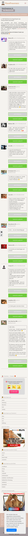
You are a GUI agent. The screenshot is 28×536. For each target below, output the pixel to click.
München (4, 404)
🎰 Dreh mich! (14, 391)
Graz (3, 418)
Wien (3, 416)
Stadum (3, 487)
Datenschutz (11, 534)
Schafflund (4, 466)
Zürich (3, 453)
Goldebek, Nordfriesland (7, 477)
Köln (3, 407)
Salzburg (4, 423)
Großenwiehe (5, 475)
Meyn (3, 471)
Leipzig (3, 409)
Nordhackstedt (21, 38)
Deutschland (8, 14)
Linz (3, 420)
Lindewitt (4, 473)
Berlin (3, 400)
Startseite (3, 14)
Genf (3, 455)
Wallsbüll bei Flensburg (7, 480)
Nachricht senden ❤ (17, 59)
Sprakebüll (4, 484)
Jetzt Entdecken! (17, 55)
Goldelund (4, 482)
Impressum (17, 534)
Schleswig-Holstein (16, 14)
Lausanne (4, 459)
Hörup (3, 468)
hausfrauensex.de (21, 28)
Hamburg (4, 402)
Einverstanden (11, 530)
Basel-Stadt (4, 457)
